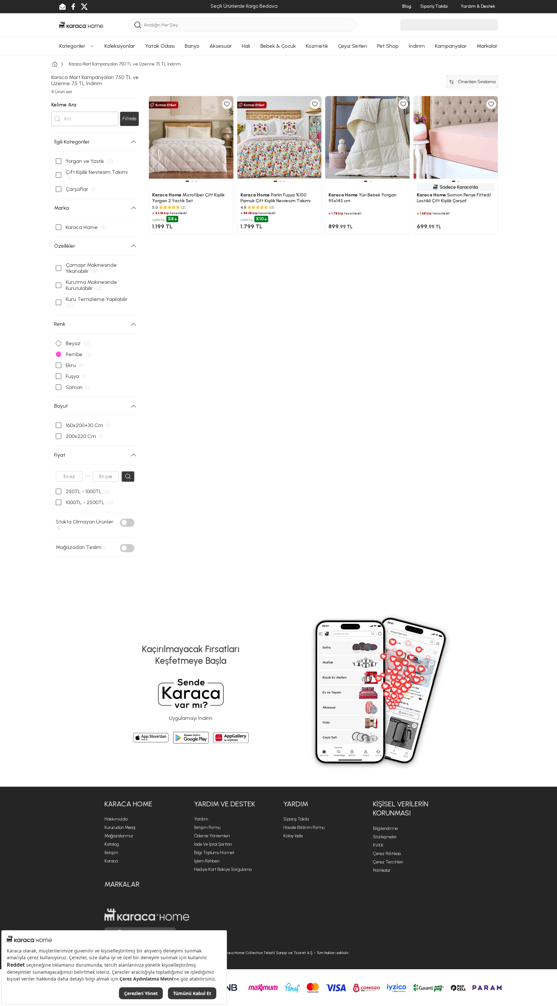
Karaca (111, 861)
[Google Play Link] (191, 737)
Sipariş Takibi (296, 819)
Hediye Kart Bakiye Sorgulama (222, 869)
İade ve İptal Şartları (213, 844)
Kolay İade (293, 836)
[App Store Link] (151, 737)
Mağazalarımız (118, 836)
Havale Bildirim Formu (303, 827)
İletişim (111, 852)
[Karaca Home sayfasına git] (146, 915)
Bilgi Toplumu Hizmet (214, 852)
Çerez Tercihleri (388, 862)
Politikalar (382, 870)
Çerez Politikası (387, 853)
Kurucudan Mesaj (119, 827)
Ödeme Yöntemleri (212, 836)
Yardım (201, 819)
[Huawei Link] (231, 737)
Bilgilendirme (385, 828)
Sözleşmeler (385, 837)
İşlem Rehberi (207, 861)
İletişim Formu (207, 827)
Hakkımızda (115, 819)
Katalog (111, 844)
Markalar (122, 884)
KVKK (378, 845)
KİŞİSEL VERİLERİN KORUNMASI (400, 809)
